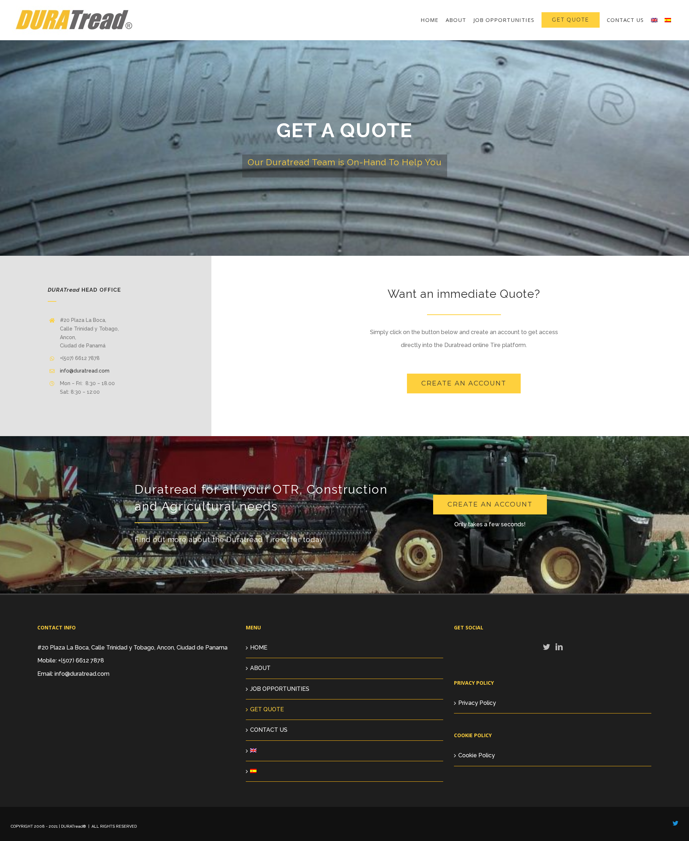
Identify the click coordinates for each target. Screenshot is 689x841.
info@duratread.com (84, 371)
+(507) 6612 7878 (81, 660)
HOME (258, 647)
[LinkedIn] (559, 647)
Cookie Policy (476, 755)
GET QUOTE (267, 709)
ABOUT (260, 668)
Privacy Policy (477, 702)
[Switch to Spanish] (668, 20)
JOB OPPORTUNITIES (279, 688)
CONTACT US (268, 729)
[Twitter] (546, 647)
